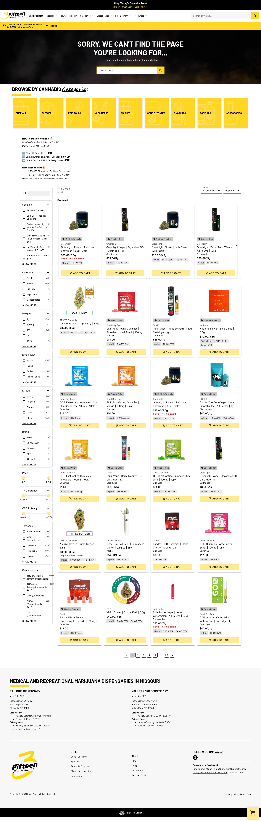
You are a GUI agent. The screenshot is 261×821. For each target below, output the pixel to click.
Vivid (108, 609)
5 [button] (155, 655)
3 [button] (143, 655)
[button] (30, 26)
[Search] (255, 15)
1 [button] (132, 655)
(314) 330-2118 (17, 695)
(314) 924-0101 (139, 695)
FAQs (134, 765)
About (135, 755)
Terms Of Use (245, 794)
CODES (203, 399)
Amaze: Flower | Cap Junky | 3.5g (79, 323)
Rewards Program (68, 15)
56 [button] (166, 655)
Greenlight (66, 243)
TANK (156, 325)
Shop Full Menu (36, 15)
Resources (139, 15)
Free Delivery (121, 15)
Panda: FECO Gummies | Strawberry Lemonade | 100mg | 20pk (78, 621)
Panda (156, 540)
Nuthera (204, 325)
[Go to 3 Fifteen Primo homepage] (13, 16)
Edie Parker (158, 609)
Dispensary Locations (82, 771)
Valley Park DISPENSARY (150, 691)
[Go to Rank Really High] (130, 812)
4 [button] (149, 655)
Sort (227, 187)
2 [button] (138, 655)
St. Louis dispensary (25, 691)
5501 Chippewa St (19, 704)
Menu (205, 187)
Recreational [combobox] (210, 190)
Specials (50, 15)
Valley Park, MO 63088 (143, 708)
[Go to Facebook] (195, 757)
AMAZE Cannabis (68, 320)
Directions (137, 770)
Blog (134, 760)
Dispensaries (103, 15)
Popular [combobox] (229, 190)
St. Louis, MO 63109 (19, 708)
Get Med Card (139, 775)
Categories (85, 15)
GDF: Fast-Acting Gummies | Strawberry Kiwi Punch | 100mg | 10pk (125, 332)
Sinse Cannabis (114, 540)
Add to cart (81, 273)
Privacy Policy (232, 794)
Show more (29, 264)
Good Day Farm (114, 325)
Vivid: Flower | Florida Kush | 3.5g (125, 612)
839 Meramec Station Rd (144, 704)
